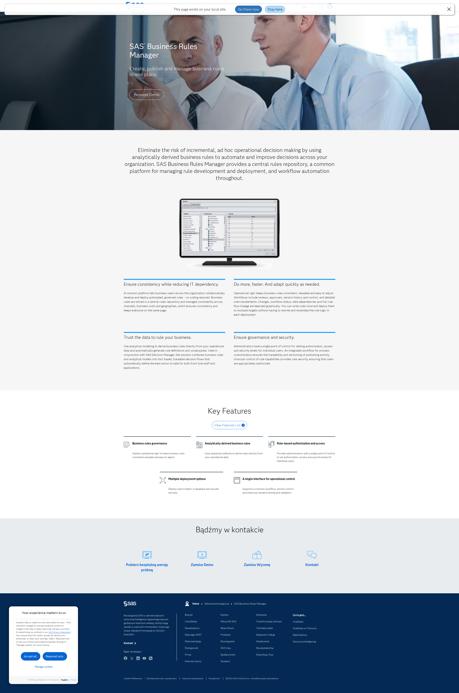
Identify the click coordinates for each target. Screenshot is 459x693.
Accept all (30, 656)
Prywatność (214, 678)
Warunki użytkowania (192, 678)
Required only (54, 656)
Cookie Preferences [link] (133, 678)
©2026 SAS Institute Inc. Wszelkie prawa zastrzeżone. (252, 678)
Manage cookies (44, 666)
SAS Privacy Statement (59, 632)
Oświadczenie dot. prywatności (161, 678)
